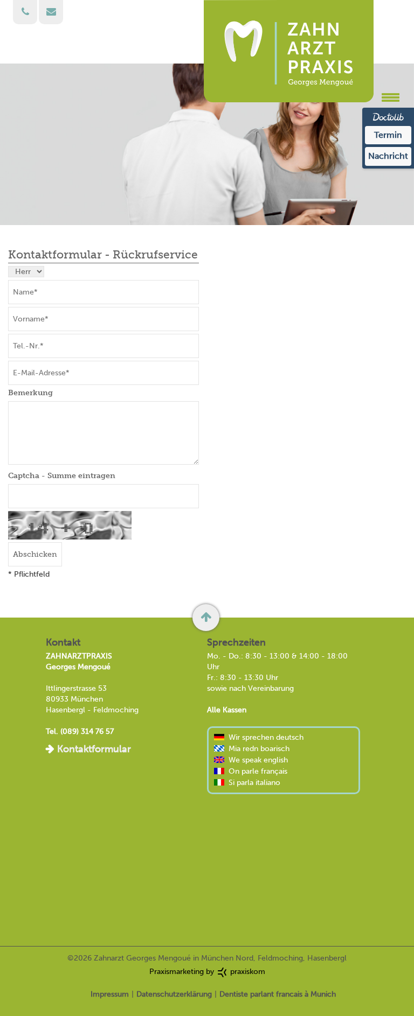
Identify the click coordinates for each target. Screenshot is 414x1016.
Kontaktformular (94, 749)
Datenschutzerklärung (174, 994)
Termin (388, 135)
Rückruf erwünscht (25, 12)
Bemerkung (30, 392)
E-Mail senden (51, 12)
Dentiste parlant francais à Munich (277, 994)
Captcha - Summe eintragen (61, 475)
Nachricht (388, 156)
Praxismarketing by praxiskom (207, 971)
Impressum (110, 994)
